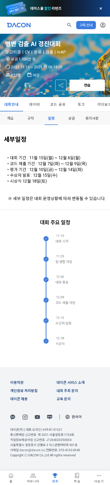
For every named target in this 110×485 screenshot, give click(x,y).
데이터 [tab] (34, 104)
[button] (69, 25)
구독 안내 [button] (86, 25)
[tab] (10, 118)
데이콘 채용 (19, 399)
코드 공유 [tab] (58, 104)
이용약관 (17, 383)
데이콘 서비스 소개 (71, 383)
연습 (87, 85)
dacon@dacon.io (31, 450)
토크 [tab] (81, 104)
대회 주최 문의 (67, 391)
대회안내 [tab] (11, 104)
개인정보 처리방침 (24, 391)
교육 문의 (64, 399)
